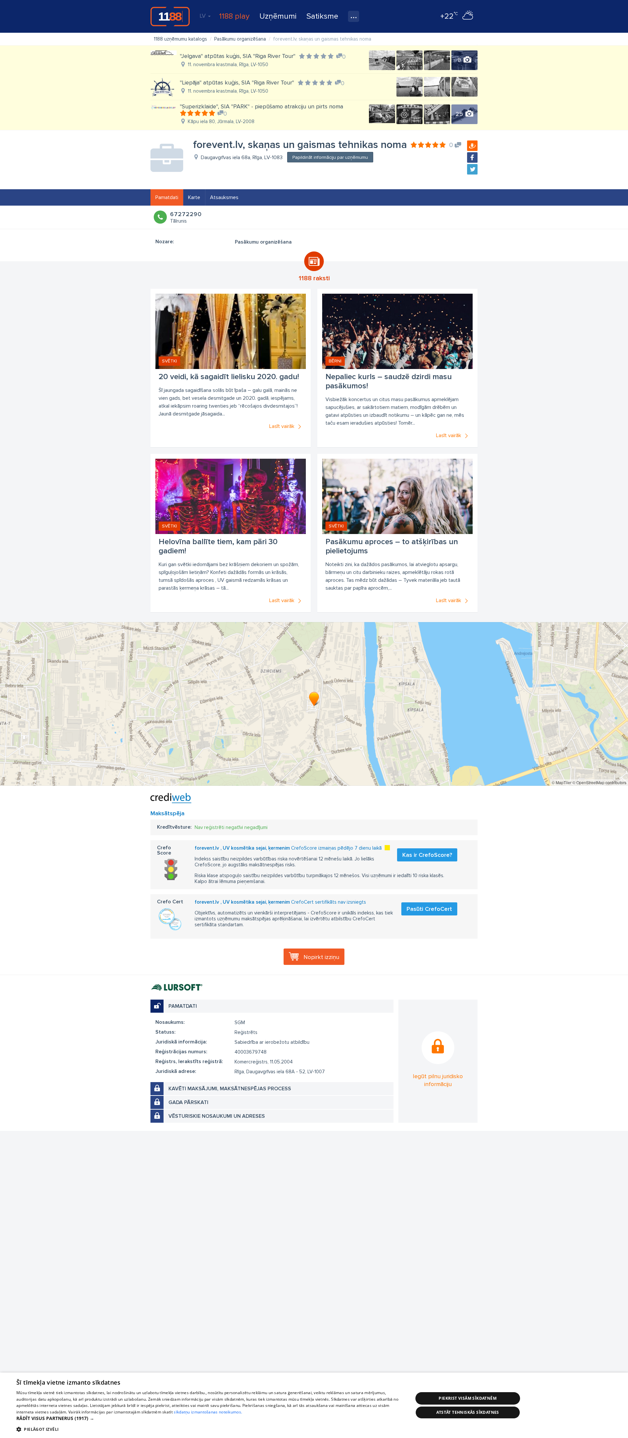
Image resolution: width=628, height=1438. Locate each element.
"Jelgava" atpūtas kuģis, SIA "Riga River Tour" (237, 56)
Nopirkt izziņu (321, 957)
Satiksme (322, 16)
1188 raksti (314, 278)
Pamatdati (166, 197)
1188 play (234, 16)
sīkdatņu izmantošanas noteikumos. (208, 1412)
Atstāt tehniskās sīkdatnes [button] (467, 1412)
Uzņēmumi (278, 16)
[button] (208, 1418)
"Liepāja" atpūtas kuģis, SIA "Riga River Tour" (237, 82)
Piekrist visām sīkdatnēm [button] (468, 1398)
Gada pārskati (188, 1102)
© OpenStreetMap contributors (599, 782)
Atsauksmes (224, 197)
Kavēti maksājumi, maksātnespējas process (229, 1088)
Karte (194, 197)
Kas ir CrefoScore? (427, 854)
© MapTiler (561, 782)
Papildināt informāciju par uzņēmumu (330, 157)
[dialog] (314, 1405)
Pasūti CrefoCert (429, 909)
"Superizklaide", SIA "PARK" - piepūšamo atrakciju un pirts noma (261, 106)
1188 (170, 16)
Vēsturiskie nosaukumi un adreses (216, 1116)
